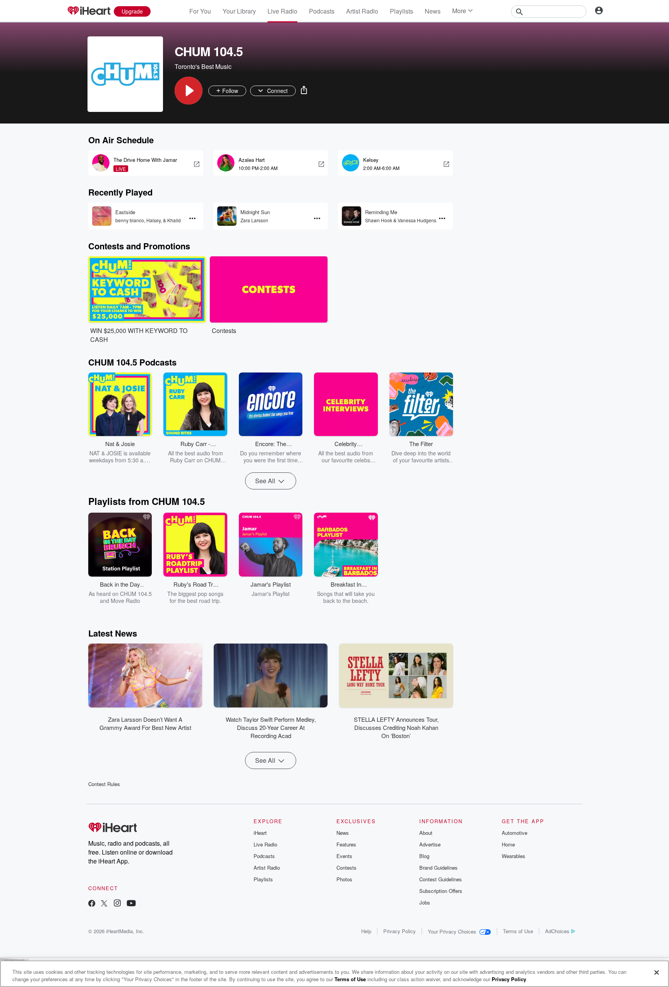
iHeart (260, 832)
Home (508, 844)
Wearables (513, 856)
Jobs (424, 902)
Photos (344, 879)
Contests (346, 867)
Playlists (401, 11)
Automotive (514, 832)
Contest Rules (104, 784)
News (433, 11)
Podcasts (321, 11)
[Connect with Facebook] (91, 903)
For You (200, 11)
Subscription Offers (440, 890)
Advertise (430, 844)
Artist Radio (362, 11)
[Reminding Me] (351, 216)
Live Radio (282, 11)
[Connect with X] (104, 903)
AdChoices (557, 931)
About (425, 832)
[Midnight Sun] (227, 216)
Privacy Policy (399, 931)
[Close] (656, 972)
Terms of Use (518, 931)
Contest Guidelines (440, 879)
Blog (424, 856)
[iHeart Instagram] (117, 903)
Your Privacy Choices (452, 931)
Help (366, 931)
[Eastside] (102, 216)
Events (344, 856)
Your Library (239, 11)
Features (346, 844)
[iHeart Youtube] (131, 903)
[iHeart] (88, 11)
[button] (188, 91)
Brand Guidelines (438, 867)
